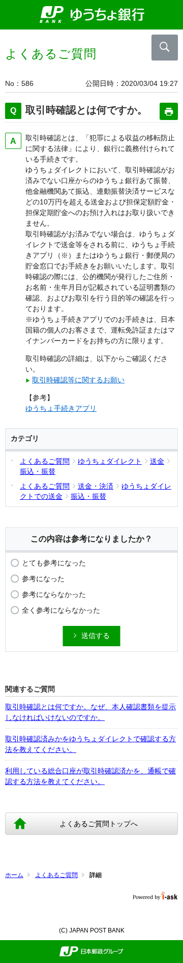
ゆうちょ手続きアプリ (61, 408)
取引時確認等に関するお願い (78, 380)
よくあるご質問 (56, 875)
